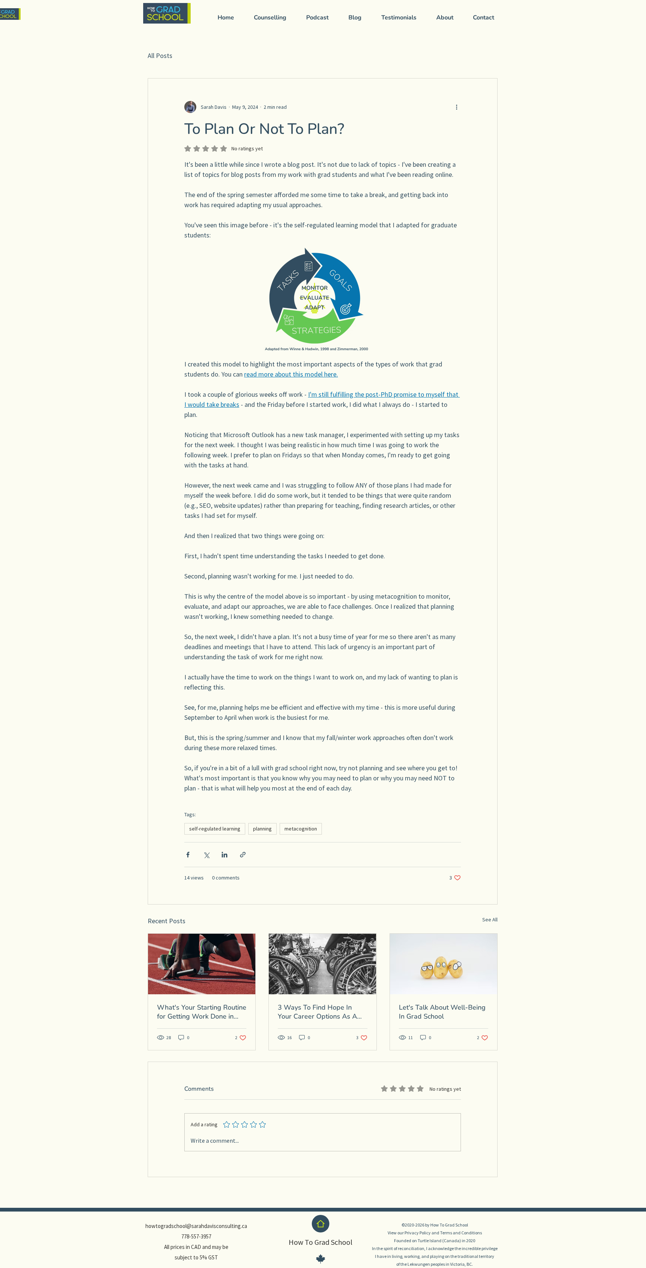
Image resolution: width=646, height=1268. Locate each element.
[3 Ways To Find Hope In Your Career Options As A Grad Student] (322, 964)
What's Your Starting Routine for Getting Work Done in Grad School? (201, 1012)
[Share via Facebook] (187, 854)
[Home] (320, 1223)
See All (490, 919)
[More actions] (456, 106)
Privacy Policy (417, 1232)
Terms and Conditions (461, 1232)
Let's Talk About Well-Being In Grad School (442, 1012)
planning (262, 828)
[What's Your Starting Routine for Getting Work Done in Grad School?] (201, 964)
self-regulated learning (214, 828)
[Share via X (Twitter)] (206, 854)
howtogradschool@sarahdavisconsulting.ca (196, 1225)
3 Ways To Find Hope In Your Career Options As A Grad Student (317, 1012)
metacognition (300, 828)
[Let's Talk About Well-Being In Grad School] (443, 964)
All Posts (160, 55)
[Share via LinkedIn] (224, 854)
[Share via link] (242, 854)
